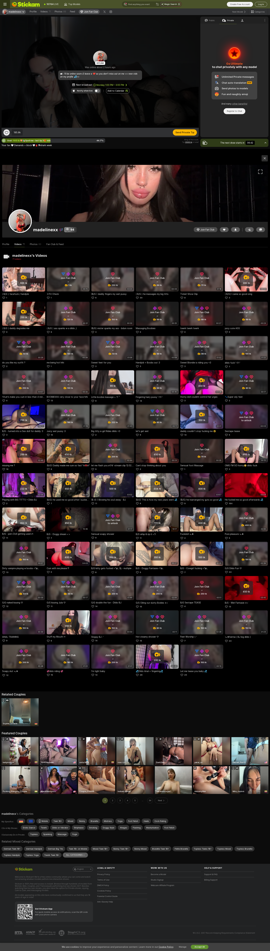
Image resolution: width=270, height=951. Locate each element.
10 (52, 435)
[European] (31, 821)
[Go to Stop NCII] (77, 933)
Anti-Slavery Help (105, 902)
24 (230, 572)
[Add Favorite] (6, 132)
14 (141, 401)
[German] (21, 821)
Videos (45, 11)
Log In (261, 4)
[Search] (157, 4)
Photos (60, 11)
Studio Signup (157, 880)
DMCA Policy (103, 885)
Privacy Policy (103, 874)
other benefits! (239, 104)
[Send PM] (260, 229)
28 (141, 675)
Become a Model (158, 874)
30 (141, 298)
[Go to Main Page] (25, 4)
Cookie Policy (166, 947)
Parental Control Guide (107, 896)
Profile (33, 11)
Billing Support (211, 880)
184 (230, 503)
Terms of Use (103, 880)
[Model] (265, 158)
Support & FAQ (211, 874)
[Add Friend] (249, 229)
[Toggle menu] (5, 4)
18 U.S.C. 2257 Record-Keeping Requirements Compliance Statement (224, 933)
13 (52, 400)
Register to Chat (234, 111)
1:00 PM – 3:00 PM (110, 85)
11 (96, 503)
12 (7, 606)
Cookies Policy (104, 891)
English (80, 869)
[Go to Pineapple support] (62, 933)
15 (141, 606)
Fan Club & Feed (55, 244)
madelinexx (9, 813)
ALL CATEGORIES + (75, 855)
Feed (72, 11)
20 (185, 675)
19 (7, 469)
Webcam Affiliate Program (162, 885)
